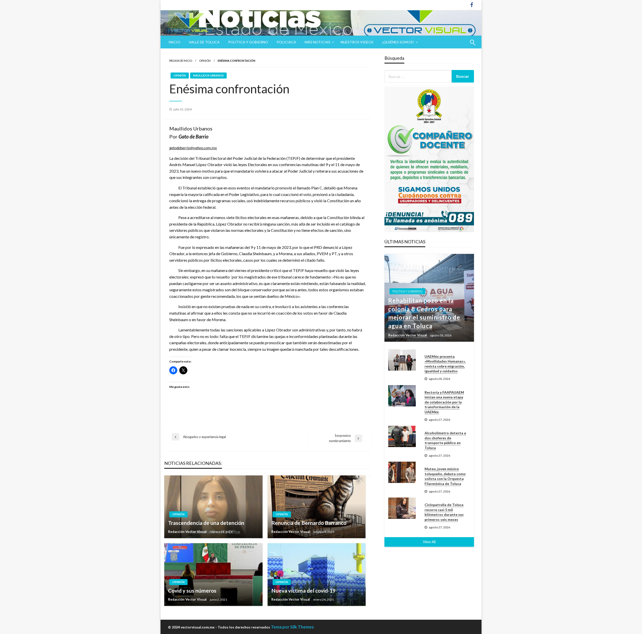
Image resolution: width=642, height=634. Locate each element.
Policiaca (286, 42)
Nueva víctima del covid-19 (303, 590)
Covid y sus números (192, 590)
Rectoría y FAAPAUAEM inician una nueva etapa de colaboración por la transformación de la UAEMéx (444, 402)
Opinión (205, 60)
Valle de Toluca (204, 42)
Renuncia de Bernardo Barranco (308, 523)
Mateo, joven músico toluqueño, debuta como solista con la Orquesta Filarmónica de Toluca (445, 476)
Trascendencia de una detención (206, 523)
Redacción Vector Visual (187, 532)
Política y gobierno (248, 42)
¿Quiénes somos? (398, 42)
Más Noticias (317, 42)
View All (429, 542)
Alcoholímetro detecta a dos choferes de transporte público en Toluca (445, 440)
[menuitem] (174, 42)
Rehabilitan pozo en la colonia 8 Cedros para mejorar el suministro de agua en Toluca (424, 313)
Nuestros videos (357, 42)
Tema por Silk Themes (292, 626)
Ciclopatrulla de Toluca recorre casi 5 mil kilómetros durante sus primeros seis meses (444, 512)
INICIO (174, 42)
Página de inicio (180, 60)
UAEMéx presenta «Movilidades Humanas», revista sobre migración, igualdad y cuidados (445, 363)
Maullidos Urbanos (208, 75)
